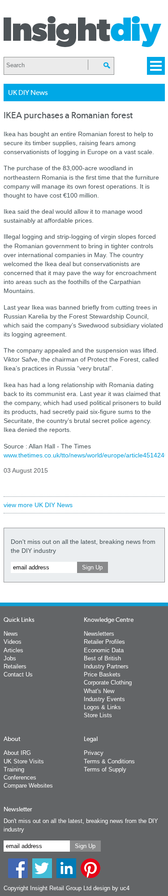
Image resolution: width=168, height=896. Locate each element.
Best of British (102, 658)
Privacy (93, 753)
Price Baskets (102, 674)
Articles (13, 650)
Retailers (15, 666)
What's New (99, 691)
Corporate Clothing (108, 682)
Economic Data (104, 650)
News (11, 633)
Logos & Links (102, 707)
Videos (13, 641)
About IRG (17, 753)
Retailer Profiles (104, 641)
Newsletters (99, 633)
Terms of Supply (105, 769)
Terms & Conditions (109, 761)
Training (14, 769)
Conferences (20, 777)
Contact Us (18, 674)
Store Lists (98, 715)
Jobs (10, 658)
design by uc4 (111, 888)
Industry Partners (106, 666)
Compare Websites (28, 785)
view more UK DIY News (38, 504)
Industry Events (104, 699)
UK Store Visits (24, 761)
